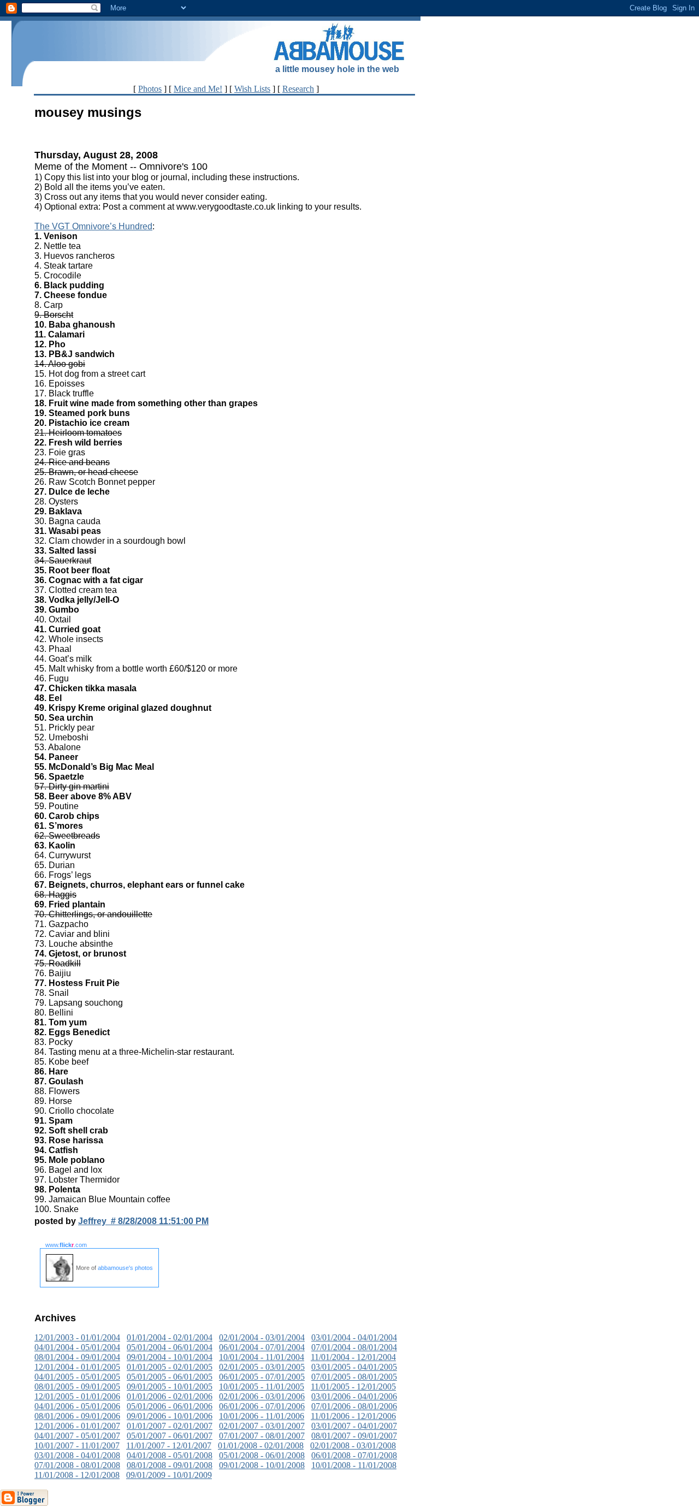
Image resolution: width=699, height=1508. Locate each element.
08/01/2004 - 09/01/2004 (77, 1357)
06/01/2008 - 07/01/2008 (354, 1455)
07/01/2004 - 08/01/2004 (354, 1347)
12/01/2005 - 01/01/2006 (77, 1396)
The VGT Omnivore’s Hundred (93, 226)
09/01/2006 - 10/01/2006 (169, 1416)
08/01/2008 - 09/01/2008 (169, 1465)
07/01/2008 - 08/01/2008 (77, 1465)
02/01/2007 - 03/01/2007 (262, 1425)
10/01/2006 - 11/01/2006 (261, 1416)
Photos (150, 88)
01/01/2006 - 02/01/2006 (169, 1396)
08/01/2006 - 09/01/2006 (77, 1416)
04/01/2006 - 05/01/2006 (77, 1406)
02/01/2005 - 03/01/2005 (262, 1367)
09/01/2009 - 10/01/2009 (169, 1475)
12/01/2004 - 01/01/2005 (77, 1367)
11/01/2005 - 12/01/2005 (353, 1386)
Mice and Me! (198, 88)
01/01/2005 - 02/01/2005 (169, 1367)
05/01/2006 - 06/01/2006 (169, 1406)
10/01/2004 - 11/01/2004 (261, 1357)
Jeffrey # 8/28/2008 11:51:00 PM (143, 1221)
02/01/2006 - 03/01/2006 (262, 1396)
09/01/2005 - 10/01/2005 (169, 1386)
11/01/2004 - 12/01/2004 (353, 1357)
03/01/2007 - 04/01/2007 (354, 1425)
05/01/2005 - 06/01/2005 (169, 1376)
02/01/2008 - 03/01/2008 (353, 1445)
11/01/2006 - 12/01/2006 (353, 1416)
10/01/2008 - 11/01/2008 (353, 1465)
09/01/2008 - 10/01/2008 (262, 1465)
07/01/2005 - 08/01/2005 (354, 1376)
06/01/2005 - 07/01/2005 (262, 1376)
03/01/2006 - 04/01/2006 (354, 1396)
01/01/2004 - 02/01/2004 (169, 1337)
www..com (66, 1245)
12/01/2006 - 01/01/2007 (77, 1425)
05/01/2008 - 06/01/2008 (262, 1455)
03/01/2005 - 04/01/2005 (354, 1367)
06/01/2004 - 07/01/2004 (262, 1347)
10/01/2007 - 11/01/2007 (77, 1445)
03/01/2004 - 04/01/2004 (354, 1337)
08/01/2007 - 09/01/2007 (354, 1435)
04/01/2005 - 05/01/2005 (77, 1376)
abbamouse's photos (125, 1267)
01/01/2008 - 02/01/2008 (261, 1445)
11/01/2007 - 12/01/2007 (168, 1445)
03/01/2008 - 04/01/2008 (77, 1455)
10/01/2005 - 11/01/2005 (261, 1386)
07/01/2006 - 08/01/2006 (354, 1406)
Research (298, 88)
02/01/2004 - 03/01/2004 (262, 1337)
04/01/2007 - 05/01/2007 (77, 1435)
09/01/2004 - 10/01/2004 (169, 1357)
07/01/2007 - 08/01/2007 (262, 1435)
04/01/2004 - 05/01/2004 (77, 1347)
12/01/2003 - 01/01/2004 (77, 1337)
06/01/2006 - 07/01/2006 (262, 1406)
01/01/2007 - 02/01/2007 (169, 1425)
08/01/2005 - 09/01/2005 (77, 1386)
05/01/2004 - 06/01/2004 (169, 1347)
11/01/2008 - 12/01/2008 (77, 1475)
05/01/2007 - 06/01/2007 (169, 1435)
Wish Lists (252, 88)
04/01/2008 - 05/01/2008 (169, 1455)
